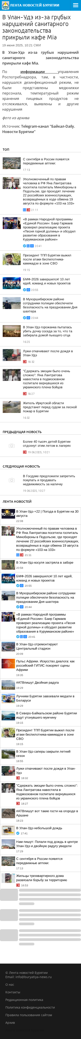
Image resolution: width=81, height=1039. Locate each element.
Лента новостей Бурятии (24, 1030)
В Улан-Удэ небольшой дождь (39, 828)
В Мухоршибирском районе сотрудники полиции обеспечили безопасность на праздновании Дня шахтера (45, 597)
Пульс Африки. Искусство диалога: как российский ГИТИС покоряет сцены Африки (45, 665)
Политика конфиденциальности (30, 1007)
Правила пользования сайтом (28, 1015)
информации (39, 71)
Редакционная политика (24, 1000)
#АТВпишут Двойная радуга (37, 682)
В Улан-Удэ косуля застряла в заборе (44, 562)
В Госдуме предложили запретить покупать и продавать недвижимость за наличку (49, 480)
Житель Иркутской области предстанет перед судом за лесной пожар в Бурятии (50, 407)
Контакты (12, 992)
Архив (10, 1022)
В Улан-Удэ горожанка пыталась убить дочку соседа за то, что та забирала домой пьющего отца (47, 331)
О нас (9, 984)
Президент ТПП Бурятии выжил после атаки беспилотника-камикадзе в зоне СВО (47, 259)
